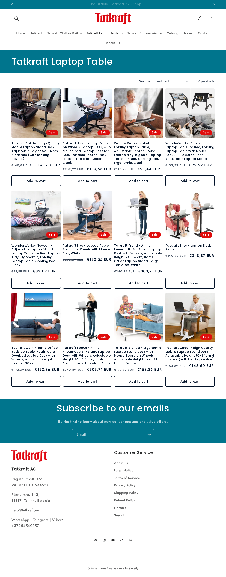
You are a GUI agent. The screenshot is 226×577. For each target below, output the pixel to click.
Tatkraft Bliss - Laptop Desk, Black (188, 248)
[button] (16, 18)
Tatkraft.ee (105, 568)
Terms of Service (127, 478)
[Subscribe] (149, 434)
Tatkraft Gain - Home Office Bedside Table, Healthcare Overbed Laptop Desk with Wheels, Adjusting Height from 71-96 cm (34, 355)
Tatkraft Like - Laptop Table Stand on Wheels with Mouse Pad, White (86, 249)
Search (119, 515)
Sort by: (145, 81)
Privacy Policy (125, 485)
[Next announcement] (214, 4)
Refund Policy (124, 500)
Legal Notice (123, 470)
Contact (120, 508)
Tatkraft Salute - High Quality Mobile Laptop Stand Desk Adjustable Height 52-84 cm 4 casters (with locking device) (35, 151)
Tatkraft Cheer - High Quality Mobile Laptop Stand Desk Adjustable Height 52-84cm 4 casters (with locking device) (189, 354)
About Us (121, 463)
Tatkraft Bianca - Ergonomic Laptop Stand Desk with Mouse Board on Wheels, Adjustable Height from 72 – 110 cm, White (137, 355)
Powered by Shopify (125, 568)
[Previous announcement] (12, 4)
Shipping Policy (126, 493)
